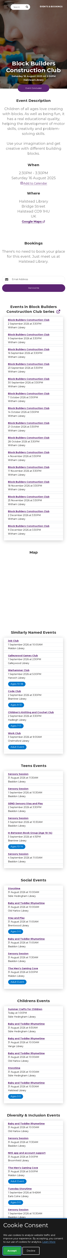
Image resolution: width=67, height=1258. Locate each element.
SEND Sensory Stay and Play (25, 803)
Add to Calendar (35, 183)
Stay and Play (16, 918)
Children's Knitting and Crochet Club (31, 712)
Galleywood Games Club (23, 655)
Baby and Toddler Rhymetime (26, 903)
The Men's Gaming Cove (23, 968)
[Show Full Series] (58, 311)
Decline (31, 1250)
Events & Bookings (51, 6)
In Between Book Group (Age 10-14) (30, 832)
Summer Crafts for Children (25, 1009)
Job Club (13, 640)
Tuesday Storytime (20, 1188)
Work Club (14, 733)
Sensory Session (18, 774)
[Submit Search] (27, 7)
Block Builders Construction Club (28, 319)
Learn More (48, 1241)
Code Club (14, 691)
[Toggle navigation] (5, 7)
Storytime (14, 888)
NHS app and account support (27, 1152)
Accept (12, 1250)
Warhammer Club (18, 670)
